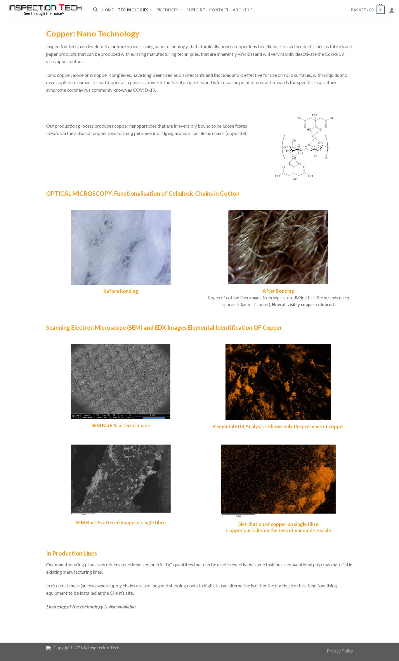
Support (195, 10)
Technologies (133, 10)
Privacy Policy (340, 650)
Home (108, 10)
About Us (243, 10)
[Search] (95, 9)
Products (167, 10)
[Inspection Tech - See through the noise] (44, 10)
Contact (219, 10)
